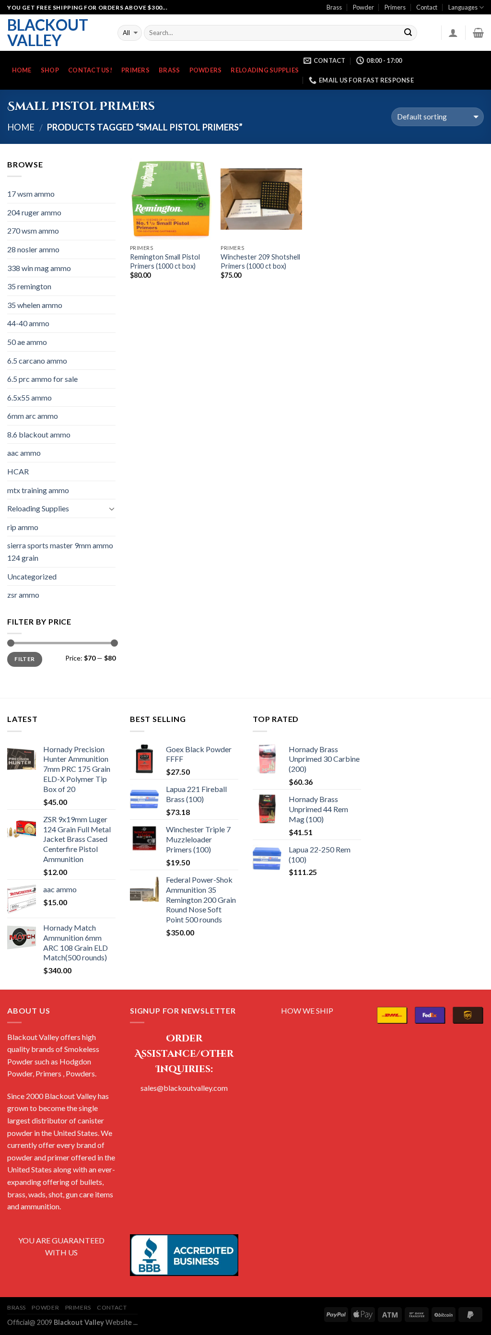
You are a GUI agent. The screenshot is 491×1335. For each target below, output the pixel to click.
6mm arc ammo (32, 415)
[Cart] (478, 32)
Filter (24, 658)
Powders (205, 70)
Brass (334, 7)
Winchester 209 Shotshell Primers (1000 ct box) (260, 261)
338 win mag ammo (39, 267)
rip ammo (22, 527)
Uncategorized (32, 576)
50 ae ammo (27, 341)
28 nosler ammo (33, 249)
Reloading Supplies (265, 70)
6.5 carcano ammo (37, 360)
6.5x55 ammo (29, 397)
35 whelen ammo (34, 304)
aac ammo (24, 452)
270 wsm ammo (33, 230)
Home (22, 70)
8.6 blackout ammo (38, 434)
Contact (426, 7)
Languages (463, 7)
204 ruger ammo (34, 212)
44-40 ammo (28, 323)
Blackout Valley (47, 32)
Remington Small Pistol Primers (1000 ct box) (165, 261)
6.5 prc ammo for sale (42, 378)
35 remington (29, 286)
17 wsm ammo (31, 193)
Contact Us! (90, 70)
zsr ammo (23, 594)
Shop (50, 70)
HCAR (18, 471)
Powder (363, 7)
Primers (395, 7)
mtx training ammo (38, 490)
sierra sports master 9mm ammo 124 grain (60, 551)
